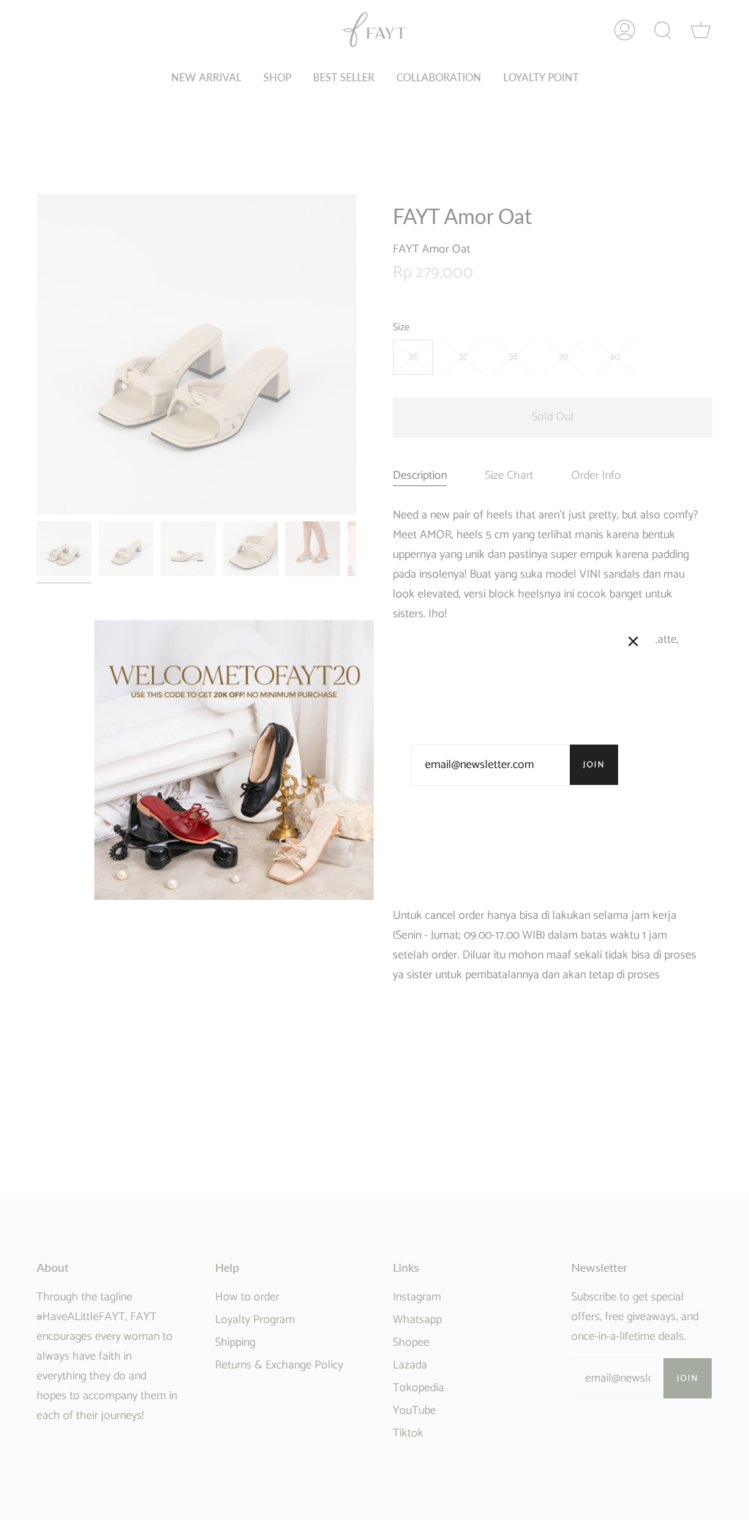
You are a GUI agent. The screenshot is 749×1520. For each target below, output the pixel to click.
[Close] (633, 641)
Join (594, 765)
